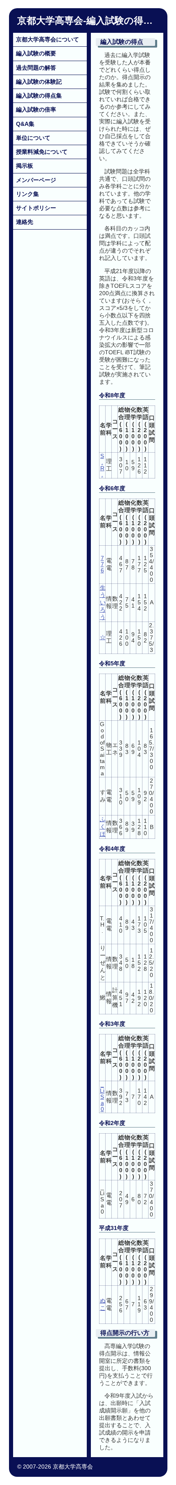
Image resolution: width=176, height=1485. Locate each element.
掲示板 (24, 165)
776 (102, 564)
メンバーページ (36, 180)
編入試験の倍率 (36, 109)
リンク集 (27, 194)
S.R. (102, 465)
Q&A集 (25, 124)
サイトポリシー (36, 208)
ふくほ (103, 826)
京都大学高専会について (47, 39)
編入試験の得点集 (39, 95)
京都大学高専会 (50, 20)
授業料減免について (42, 151)
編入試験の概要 (36, 53)
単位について (33, 137)
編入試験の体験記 (39, 81)
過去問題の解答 (36, 67)
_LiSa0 (102, 1097)
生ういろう (103, 602)
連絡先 (24, 222)
